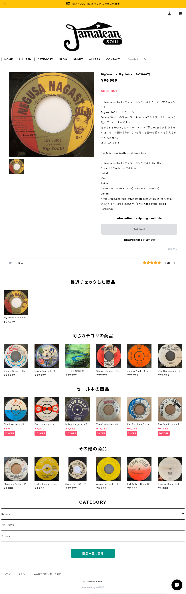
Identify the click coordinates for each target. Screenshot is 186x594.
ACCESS (94, 59)
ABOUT (78, 59)
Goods (5, 536)
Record (6, 514)
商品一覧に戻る (93, 553)
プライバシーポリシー (16, 574)
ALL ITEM (25, 59)
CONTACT (113, 59)
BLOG (63, 59)
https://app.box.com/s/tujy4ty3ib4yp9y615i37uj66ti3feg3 (137, 198)
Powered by (89, 587)
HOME (8, 59)
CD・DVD (7, 525)
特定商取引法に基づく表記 (47, 574)
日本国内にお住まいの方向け (139, 240)
